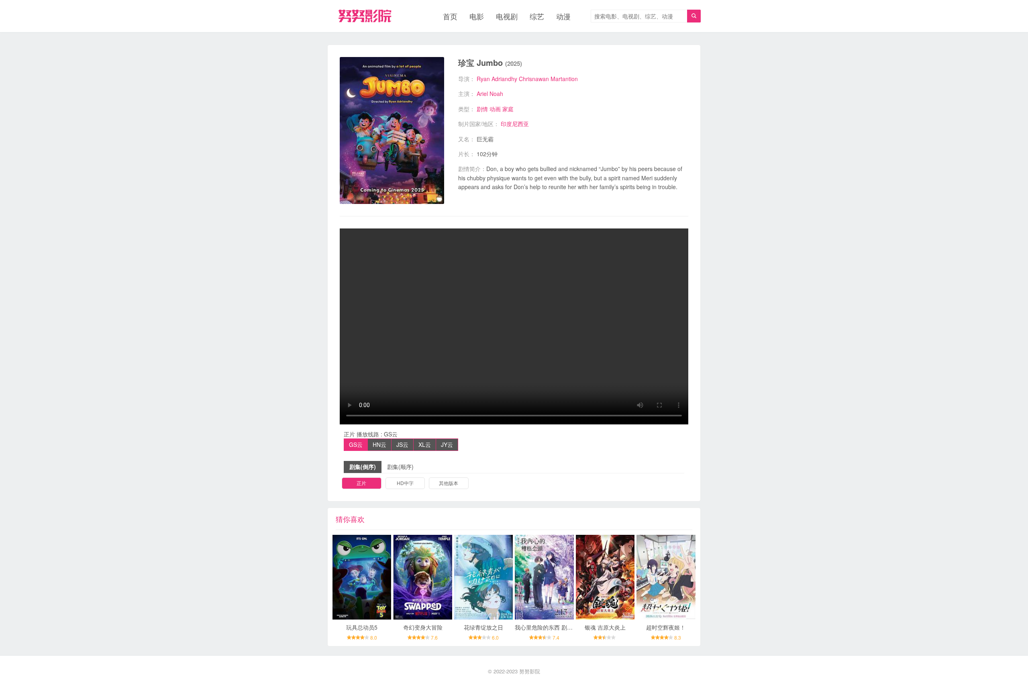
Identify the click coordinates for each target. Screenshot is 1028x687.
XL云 (424, 444)
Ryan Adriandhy (497, 79)
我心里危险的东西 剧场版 (546, 627)
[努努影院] (364, 16)
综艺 (537, 16)
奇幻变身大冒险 (423, 627)
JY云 (447, 444)
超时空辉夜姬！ (665, 627)
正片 (361, 482)
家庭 (508, 109)
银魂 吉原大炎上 (605, 627)
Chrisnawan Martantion (548, 79)
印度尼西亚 (515, 124)
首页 (450, 16)
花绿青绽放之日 (483, 627)
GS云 (356, 444)
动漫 (563, 16)
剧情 (482, 109)
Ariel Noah (490, 94)
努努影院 (529, 671)
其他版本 (448, 482)
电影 (476, 16)
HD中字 (405, 482)
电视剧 (507, 16)
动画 (495, 109)
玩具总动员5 (361, 627)
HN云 (379, 444)
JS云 (402, 444)
